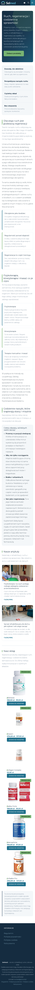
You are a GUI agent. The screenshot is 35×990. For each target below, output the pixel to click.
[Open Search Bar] (28, 3)
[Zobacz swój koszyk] (24, 3)
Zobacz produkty (14, 53)
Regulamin (8, 933)
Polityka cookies (10, 940)
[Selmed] (8, 3)
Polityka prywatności (12, 937)
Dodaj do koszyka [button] (16, 703)
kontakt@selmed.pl (20, 979)
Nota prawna (9, 943)
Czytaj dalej (8, 599)
